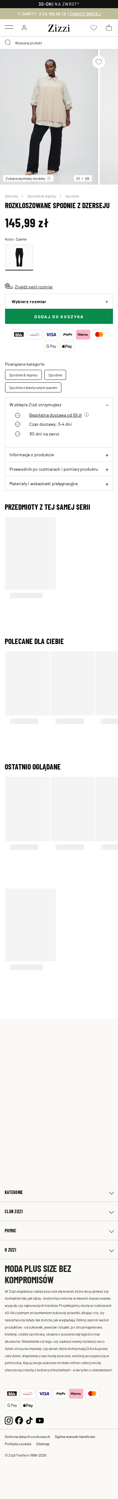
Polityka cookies (18, 1443)
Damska (12, 195)
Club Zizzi (14, 1211)
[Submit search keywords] (8, 43)
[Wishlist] (99, 62)
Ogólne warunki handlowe (75, 1436)
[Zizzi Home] (59, 27)
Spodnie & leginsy (42, 195)
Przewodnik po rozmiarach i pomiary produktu (53, 469)
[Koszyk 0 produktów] (108, 27)
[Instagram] (9, 1420)
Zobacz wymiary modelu (25, 178)
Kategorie (14, 1192)
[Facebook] (19, 1420)
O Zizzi (10, 1249)
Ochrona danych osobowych (27, 1436)
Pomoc (10, 1230)
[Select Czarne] (19, 257)
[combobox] (59, 42)
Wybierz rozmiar (29, 301)
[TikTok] (29, 1420)
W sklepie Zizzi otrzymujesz (35, 404)
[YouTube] (40, 1420)
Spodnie (72, 195)
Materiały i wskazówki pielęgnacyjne (43, 483)
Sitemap (43, 1443)
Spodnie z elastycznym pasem (33, 387)
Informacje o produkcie (31, 454)
